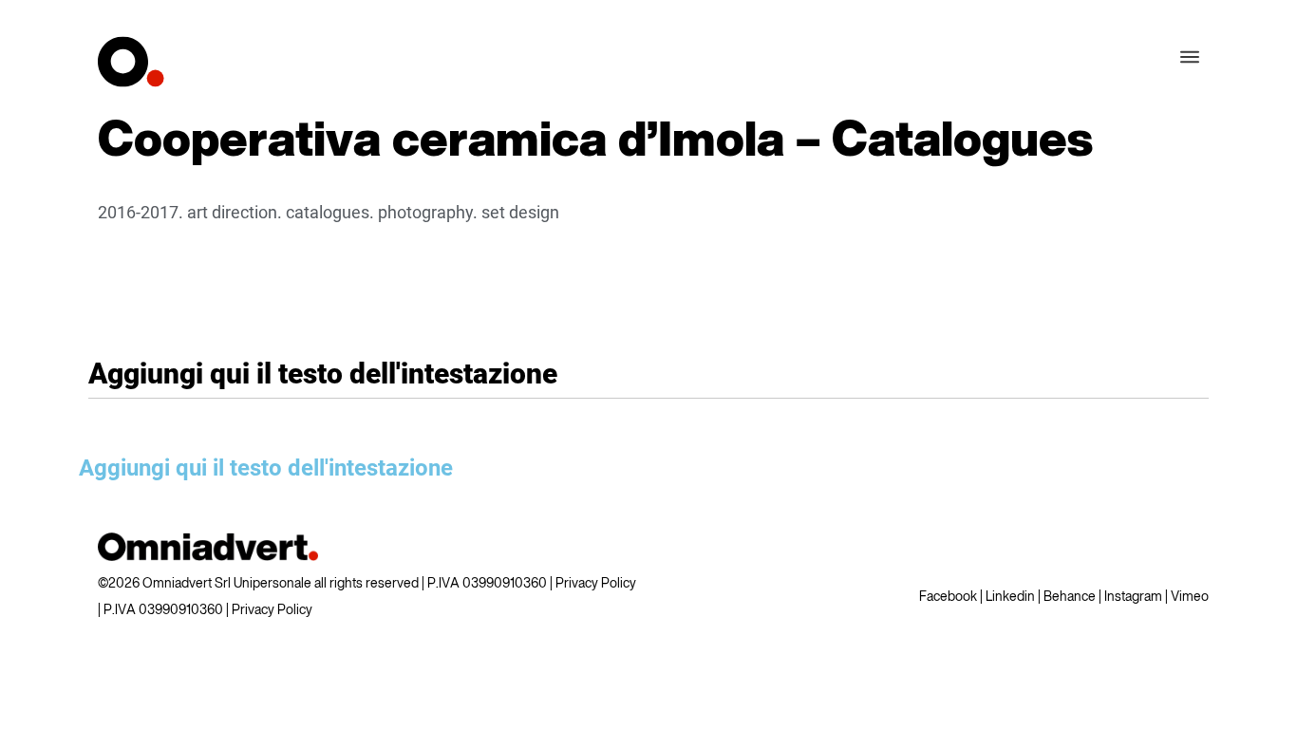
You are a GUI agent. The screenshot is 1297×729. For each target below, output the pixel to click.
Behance (1069, 597)
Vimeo (1190, 597)
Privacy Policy (595, 583)
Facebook (948, 597)
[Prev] (1128, 142)
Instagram (1133, 597)
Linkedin (1010, 597)
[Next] (1175, 142)
